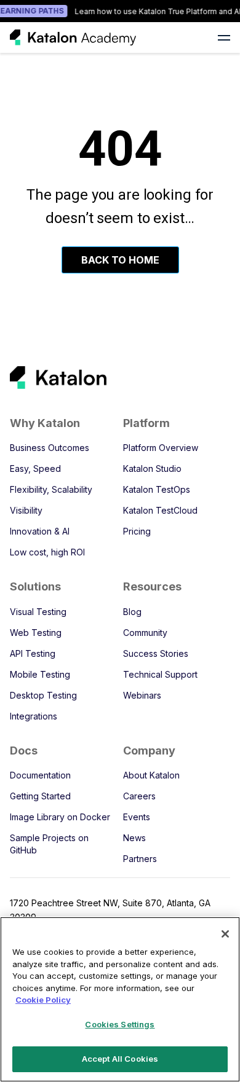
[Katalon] (109, 377)
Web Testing (36, 632)
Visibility (26, 510)
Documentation (40, 775)
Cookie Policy (43, 1000)
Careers (139, 796)
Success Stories (155, 653)
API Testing (32, 653)
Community (145, 632)
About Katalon (151, 775)
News (134, 838)
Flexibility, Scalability (51, 489)
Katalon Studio (152, 468)
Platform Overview (160, 447)
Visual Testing (38, 611)
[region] (120, 999)
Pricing (137, 531)
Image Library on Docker (60, 817)
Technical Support (160, 674)
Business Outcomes (49, 447)
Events (136, 817)
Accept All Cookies (120, 1059)
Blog (132, 611)
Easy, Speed (35, 468)
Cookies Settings (119, 1024)
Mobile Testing (40, 674)
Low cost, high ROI (47, 552)
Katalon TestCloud (160, 510)
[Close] (225, 933)
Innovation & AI (40, 531)
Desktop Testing (43, 695)
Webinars (142, 695)
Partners (140, 858)
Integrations (33, 716)
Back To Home (120, 260)
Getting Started (40, 796)
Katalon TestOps (156, 489)
